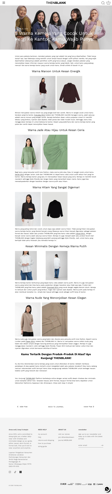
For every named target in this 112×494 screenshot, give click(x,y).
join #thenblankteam (66, 437)
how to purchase (44, 443)
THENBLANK (18, 485)
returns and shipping (46, 440)
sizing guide (42, 446)
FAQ (39, 437)
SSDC (16, 487)
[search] (103, 3)
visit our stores (64, 434)
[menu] (3, 2)
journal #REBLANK (65, 440)
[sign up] (102, 445)
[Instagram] (10, 472)
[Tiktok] (15, 472)
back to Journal (56, 407)
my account (42, 434)
